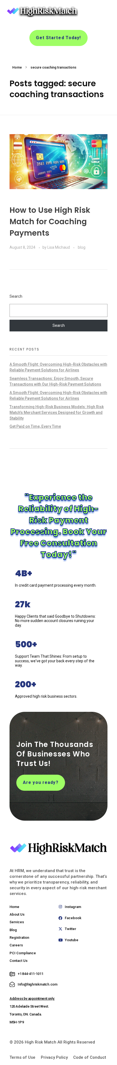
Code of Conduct (89, 1057)
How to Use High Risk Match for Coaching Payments (50, 221)
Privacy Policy (54, 1057)
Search (16, 296)
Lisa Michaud (59, 247)
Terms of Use (22, 1057)
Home (17, 67)
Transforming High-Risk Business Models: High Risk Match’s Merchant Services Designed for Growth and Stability (57, 412)
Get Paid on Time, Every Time (35, 426)
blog (81, 247)
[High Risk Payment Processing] (41, 11)
